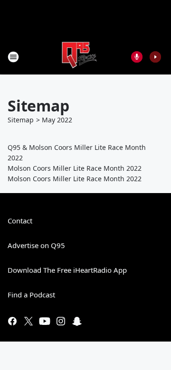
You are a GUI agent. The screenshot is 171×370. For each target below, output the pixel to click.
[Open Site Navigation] (13, 57)
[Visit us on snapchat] (77, 321)
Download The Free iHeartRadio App (67, 270)
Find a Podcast (31, 294)
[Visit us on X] (28, 321)
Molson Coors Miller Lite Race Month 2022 (75, 168)
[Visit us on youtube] (44, 321)
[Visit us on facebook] (12, 321)
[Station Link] (79, 56)
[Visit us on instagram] (60, 321)
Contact (20, 220)
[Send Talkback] (136, 57)
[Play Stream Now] (155, 57)
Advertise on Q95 (36, 245)
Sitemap (21, 119)
